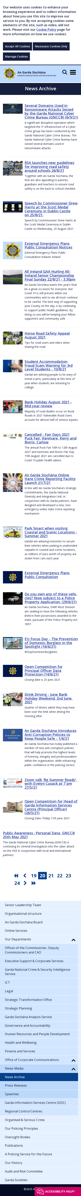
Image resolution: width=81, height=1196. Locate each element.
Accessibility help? (60, 1191)
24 (17, 883)
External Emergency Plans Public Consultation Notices (48, 245)
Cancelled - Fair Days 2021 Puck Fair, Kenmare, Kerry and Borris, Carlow (50, 438)
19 (34, 875)
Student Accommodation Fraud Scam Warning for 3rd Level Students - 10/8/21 (49, 365)
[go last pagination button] (34, 883)
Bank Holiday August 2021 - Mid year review (48, 404)
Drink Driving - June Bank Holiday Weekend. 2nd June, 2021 (49, 698)
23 (68, 875)
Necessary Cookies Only (51, 46)
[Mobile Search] (64, 72)
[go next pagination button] (25, 883)
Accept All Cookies (17, 46)
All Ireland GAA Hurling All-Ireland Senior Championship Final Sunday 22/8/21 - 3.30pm (50, 275)
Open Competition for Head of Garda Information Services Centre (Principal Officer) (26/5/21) (51, 807)
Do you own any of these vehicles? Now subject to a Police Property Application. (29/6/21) (51, 598)
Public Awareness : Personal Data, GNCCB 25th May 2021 (39, 835)
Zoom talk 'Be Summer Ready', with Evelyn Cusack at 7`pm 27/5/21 (51, 783)
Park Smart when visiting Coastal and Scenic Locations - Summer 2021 (51, 532)
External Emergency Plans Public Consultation (47, 575)
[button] (73, 939)
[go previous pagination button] (25, 875)
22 (60, 875)
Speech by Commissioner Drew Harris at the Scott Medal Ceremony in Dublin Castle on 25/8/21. (51, 209)
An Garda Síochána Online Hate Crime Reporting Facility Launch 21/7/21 (50, 479)
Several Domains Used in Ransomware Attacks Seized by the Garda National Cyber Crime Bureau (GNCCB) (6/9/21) (51, 111)
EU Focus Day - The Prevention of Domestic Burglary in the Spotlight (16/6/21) (51, 642)
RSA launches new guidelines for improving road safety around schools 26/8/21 (49, 166)
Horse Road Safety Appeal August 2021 (47, 335)
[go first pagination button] (16, 875)
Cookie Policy (46, 29)
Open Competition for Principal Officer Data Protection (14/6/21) (44, 670)
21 (51, 875)
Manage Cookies (16, 56)
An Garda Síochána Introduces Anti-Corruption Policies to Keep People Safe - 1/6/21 (50, 734)
